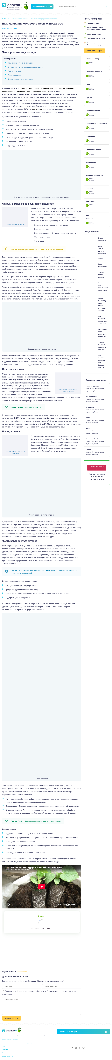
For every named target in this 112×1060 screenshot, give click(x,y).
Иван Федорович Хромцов (42, 929)
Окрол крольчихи (94, 23)
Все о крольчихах (94, 34)
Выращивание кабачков (15, 224)
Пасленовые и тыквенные (20, 19)
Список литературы (7, 1056)
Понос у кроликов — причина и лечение (102, 345)
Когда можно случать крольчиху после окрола (96, 28)
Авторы (4, 1053)
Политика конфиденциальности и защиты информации (17, 1043)
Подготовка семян (15, 71)
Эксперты (5, 1049)
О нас (3, 1046)
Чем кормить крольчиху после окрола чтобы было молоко (103, 303)
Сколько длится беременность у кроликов (97, 44)
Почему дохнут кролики (96, 39)
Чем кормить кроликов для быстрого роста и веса (101, 362)
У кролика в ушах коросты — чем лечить (102, 332)
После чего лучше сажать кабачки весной (68, 390)
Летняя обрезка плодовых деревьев (15, 452)
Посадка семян (14, 75)
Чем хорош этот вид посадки (20, 63)
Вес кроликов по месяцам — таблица (102, 319)
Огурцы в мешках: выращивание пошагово (26, 67)
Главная (7, 19)
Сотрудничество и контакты (10, 1039)
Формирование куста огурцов (20, 79)
